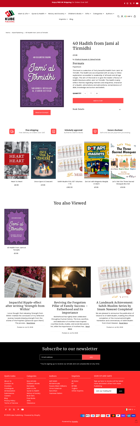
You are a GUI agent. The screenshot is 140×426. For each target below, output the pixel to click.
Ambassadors (9, 391)
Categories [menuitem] (97, 14)
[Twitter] (131, 4)
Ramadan (30, 386)
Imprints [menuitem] (62, 19)
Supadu (75, 421)
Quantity (77, 93)
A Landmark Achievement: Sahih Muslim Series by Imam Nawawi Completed (114, 306)
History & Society (33, 393)
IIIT (73, 383)
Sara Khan (53, 391)
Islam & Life (31, 388)
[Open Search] (118, 16)
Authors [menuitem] (109, 14)
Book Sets (30, 396)
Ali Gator (75, 381)
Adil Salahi (53, 381)
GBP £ (129, 16)
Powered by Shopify (32, 415)
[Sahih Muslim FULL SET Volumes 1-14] (70, 160)
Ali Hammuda (54, 383)
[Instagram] (127, 4)
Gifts (29, 401)
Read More (31, 323)
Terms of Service (11, 403)
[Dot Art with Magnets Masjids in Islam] (96, 160)
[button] (98, 109)
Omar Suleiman (55, 388)
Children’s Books (33, 383)
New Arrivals (31, 381)
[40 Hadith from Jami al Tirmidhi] (16, 227)
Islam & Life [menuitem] (23, 14)
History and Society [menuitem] (56, 14)
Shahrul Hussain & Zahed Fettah (88, 59)
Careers (7, 396)
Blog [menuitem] (71, 19)
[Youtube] (137, 4)
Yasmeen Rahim (55, 393)
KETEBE (74, 386)
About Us (7, 381)
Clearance (31, 403)
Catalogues (9, 388)
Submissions (9, 393)
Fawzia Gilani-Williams (58, 386)
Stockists (7, 386)
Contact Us (8, 383)
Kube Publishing (17, 33)
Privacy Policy (9, 401)
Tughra (74, 388)
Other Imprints (77, 391)
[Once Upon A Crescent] (43, 160)
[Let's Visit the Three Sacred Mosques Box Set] (123, 160)
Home (8, 33)
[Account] (122, 16)
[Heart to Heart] (16, 160)
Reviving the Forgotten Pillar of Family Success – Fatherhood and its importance (70, 307)
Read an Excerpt (42, 112)
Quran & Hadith (33, 391)
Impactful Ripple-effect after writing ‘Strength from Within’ (25, 306)
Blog (6, 398)
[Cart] (135, 16)
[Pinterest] (133, 4)
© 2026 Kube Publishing (13, 415)
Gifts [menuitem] (87, 14)
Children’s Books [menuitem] (75, 14)
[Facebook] (124, 4)
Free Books (31, 398)
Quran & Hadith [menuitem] (38, 14)
